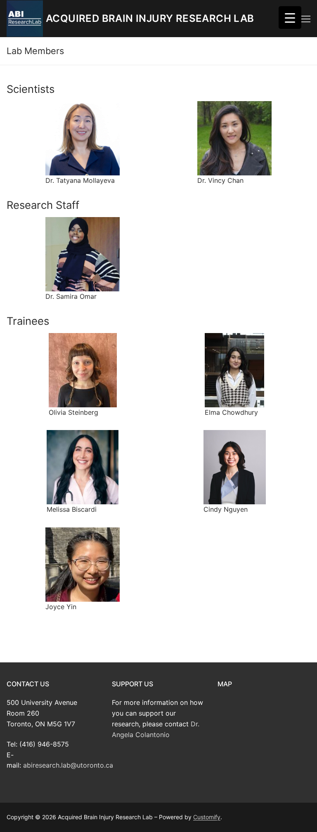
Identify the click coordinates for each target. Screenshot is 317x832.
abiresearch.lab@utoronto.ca (68, 765)
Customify (206, 816)
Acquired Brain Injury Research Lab (150, 18)
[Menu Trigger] (290, 17)
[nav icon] (305, 18)
